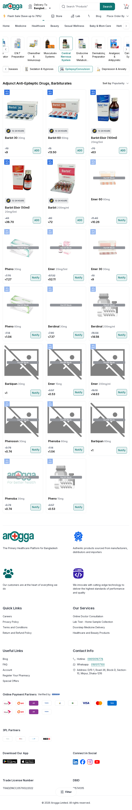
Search (107, 6)
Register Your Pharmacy (16, 675)
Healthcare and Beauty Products (91, 632)
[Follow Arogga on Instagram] (89, 761)
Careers (7, 616)
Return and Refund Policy (17, 632)
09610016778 (95, 658)
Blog (98, 16)
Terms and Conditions (15, 627)
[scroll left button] (6, 49)
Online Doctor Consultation (88, 616)
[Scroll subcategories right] (126, 26)
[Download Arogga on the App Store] (28, 761)
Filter (68, 791)
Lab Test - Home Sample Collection (93, 621)
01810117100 (98, 664)
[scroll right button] (126, 49)
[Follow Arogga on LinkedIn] (75, 761)
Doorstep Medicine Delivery (89, 627)
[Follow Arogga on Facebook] (82, 761)
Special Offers (11, 680)
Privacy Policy (11, 621)
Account (7, 669)
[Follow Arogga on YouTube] (97, 761)
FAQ (5, 664)
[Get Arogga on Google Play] (10, 761)
